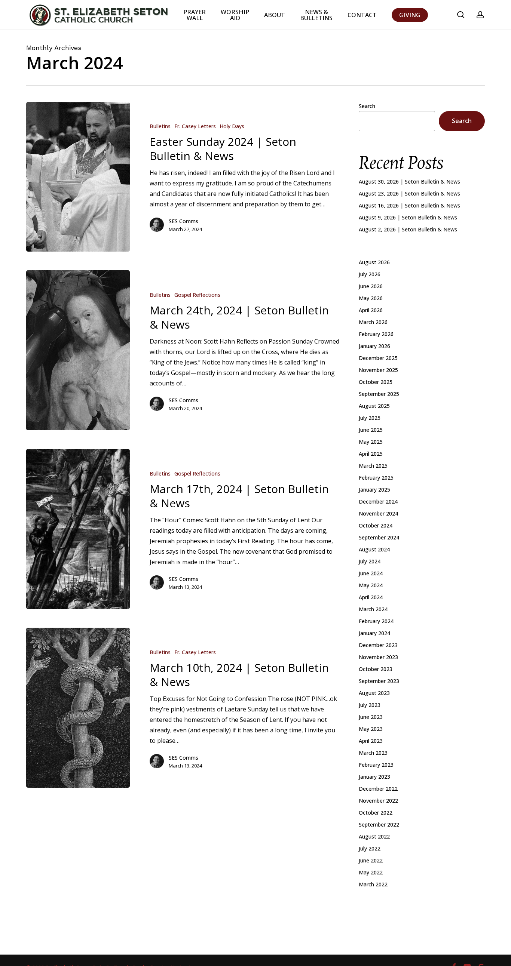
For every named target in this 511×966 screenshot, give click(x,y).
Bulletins (160, 126)
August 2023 (374, 692)
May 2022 (371, 872)
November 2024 (378, 513)
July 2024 (369, 561)
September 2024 (379, 537)
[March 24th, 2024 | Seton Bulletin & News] (78, 350)
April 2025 (371, 453)
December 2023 (378, 645)
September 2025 (379, 393)
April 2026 (371, 310)
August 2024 (374, 549)
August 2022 (374, 836)
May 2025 (371, 441)
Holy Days (232, 126)
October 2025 (375, 381)
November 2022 (378, 800)
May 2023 (371, 728)
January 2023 (374, 776)
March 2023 (373, 752)
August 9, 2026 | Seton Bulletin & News (408, 217)
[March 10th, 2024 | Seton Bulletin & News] (78, 708)
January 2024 (374, 633)
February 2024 (376, 621)
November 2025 (378, 369)
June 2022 (371, 860)
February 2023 (376, 764)
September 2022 (379, 824)
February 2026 (376, 334)
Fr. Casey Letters (195, 126)
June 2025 (371, 429)
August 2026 (374, 262)
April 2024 (371, 597)
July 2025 (369, 417)
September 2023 (379, 680)
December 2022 (378, 788)
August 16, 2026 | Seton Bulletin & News (409, 205)
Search (367, 106)
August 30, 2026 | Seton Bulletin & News (409, 181)
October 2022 (375, 812)
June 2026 (371, 286)
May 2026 (371, 298)
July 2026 (369, 274)
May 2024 (371, 585)
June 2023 (371, 716)
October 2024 (375, 525)
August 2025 (374, 405)
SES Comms (183, 221)
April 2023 (371, 740)
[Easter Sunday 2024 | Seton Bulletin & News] (78, 177)
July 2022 (369, 848)
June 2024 (371, 573)
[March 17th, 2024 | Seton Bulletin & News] (78, 529)
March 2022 (373, 884)
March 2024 (373, 609)
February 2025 (376, 477)
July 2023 (369, 704)
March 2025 (373, 465)
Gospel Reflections (197, 294)
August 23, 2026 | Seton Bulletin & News (409, 193)
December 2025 (378, 358)
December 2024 (378, 501)
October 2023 (375, 669)
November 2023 (378, 657)
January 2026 (374, 346)
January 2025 (374, 489)
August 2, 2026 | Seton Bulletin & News (408, 229)
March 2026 (373, 322)
